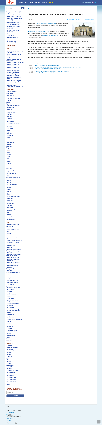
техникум (8, 334)
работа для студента (12, 209)
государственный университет (14, 240)
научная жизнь (10, 307)
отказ (7, 374)
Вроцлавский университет (13, 237)
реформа (8, 323)
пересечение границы (12, 202)
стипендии (9, 328)
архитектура (9, 93)
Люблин (8, 161)
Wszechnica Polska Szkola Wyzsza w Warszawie (15, 51)
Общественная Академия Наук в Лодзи (14, 56)
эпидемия (9, 341)
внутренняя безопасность (13, 98)
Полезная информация (13, 24)
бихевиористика (10, 97)
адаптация (9, 168)
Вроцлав (8, 154)
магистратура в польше (12, 303)
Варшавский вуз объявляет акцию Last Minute (44, 73)
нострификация (10, 372)
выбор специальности (12, 347)
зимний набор (10, 365)
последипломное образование (14, 319)
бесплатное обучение (12, 282)
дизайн (8, 102)
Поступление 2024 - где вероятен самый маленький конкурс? (48, 68)
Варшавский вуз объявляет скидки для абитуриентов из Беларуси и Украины (51, 70)
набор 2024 (9, 368)
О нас (26, 2)
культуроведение (11, 113)
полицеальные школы (12, 316)
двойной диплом (10, 286)
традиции (8, 214)
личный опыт (9, 198)
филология (9, 141)
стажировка (9, 326)
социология (9, 135)
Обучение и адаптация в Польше (12, 31)
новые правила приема (12, 370)
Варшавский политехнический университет (38, 31)
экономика (9, 146)
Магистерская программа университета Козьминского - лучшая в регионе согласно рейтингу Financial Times (58, 67)
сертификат (9, 325)
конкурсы (8, 296)
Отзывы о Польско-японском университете (13, 60)
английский (9, 279)
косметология (10, 111)
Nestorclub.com (21, 422)
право (8, 130)
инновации (9, 291)
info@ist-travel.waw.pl (10, 418)
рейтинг (8, 244)
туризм (8, 137)
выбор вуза (9, 345)
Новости (44, 2)
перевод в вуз (10, 376)
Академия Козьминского (12, 224)
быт (7, 172)
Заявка (51, 2)
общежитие (9, 200)
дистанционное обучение (13, 288)
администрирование (11, 91)
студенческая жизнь (11, 330)
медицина (9, 118)
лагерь (8, 195)
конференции (10, 298)
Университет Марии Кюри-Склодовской (13, 260)
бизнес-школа (10, 284)
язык (7, 358)
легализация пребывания (13, 196)
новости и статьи (35, 8)
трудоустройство (11, 216)
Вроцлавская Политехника (13, 235)
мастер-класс (10, 305)
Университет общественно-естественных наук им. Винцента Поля (14, 82)
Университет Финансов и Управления (12, 266)
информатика (10, 107)
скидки (8, 384)
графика (8, 100)
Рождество (9, 210)
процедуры (9, 353)
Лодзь (8, 160)
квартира (8, 191)
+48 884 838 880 (87, 2)
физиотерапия (10, 139)
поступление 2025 (11, 381)
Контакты (37, 2)
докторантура (10, 289)
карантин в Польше (11, 295)
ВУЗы (31, 2)
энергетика (9, 148)
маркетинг (9, 116)
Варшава (8, 153)
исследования (10, 293)
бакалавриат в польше (12, 280)
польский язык (10, 318)
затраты (8, 182)
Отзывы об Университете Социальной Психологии (12, 71)
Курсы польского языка (13, 16)
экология (8, 144)
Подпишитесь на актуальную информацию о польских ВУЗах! (14, 389)
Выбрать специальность (13, 14)
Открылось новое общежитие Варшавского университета (47, 65)
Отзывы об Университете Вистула (15, 62)
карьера (8, 189)
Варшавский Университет (12, 230)
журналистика (10, 104)
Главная (21, 2)
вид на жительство (11, 173)
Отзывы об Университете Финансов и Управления (12, 74)
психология (9, 134)
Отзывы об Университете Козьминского (12, 65)
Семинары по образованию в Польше (13, 27)
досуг (8, 179)
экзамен (8, 339)
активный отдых (10, 170)
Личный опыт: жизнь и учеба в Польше (14, 19)
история (8, 187)
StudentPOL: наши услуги (13, 22)
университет (9, 247)
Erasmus (8, 277)
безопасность (10, 95)
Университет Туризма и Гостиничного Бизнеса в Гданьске (14, 85)
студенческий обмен (11, 332)
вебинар (8, 363)
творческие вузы (10, 246)
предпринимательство (12, 132)
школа (8, 337)
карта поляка (9, 349)
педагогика (9, 126)
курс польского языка (12, 300)
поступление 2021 (11, 377)
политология (9, 128)
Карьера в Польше (12, 37)
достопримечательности (13, 177)
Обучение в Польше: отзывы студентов (13, 34)
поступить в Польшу (11, 351)
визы (7, 175)
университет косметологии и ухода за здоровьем (13, 255)
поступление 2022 (11, 379)
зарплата (8, 180)
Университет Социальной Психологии (12, 263)
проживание (9, 207)
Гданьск (8, 156)
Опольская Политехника (12, 242)
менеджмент (9, 125)
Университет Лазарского (12, 257)
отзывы (8, 312)
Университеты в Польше (13, 12)
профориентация (10, 383)
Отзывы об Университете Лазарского (12, 68)
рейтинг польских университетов (50, 35)
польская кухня (10, 203)
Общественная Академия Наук (14, 54)
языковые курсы (10, 219)
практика (8, 321)
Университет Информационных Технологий (14, 251)
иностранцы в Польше (12, 184)
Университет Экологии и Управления (12, 269)
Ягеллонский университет (13, 272)
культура (8, 193)
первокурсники (10, 314)
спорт (8, 212)
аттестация (9, 226)
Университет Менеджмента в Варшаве (13, 78)
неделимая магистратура (13, 309)
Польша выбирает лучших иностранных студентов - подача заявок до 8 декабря (52, 71)
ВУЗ (7, 238)
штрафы (8, 218)
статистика (9, 356)
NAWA (7, 360)
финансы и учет (10, 142)
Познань (8, 163)
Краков (8, 158)
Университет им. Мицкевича (13, 249)
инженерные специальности (13, 105)
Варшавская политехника (13, 228)
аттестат (8, 361)
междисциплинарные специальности (12, 120)
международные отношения (13, 123)
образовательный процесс (13, 311)
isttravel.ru (8, 420)
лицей (8, 302)
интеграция (9, 186)
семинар (8, 354)
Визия (7, 231)
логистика (9, 114)
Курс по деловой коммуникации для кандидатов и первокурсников (14, 41)
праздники (9, 205)
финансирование (10, 335)
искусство (9, 109)
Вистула (8, 233)
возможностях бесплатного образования (46, 23)
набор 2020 (9, 367)
